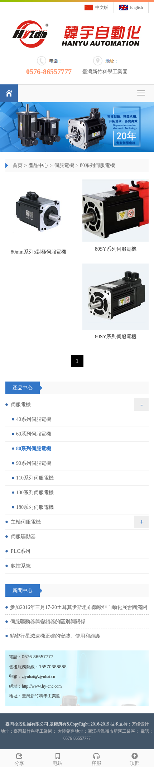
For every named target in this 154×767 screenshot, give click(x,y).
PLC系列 (20, 551)
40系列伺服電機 (33, 419)
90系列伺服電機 (33, 463)
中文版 (101, 7)
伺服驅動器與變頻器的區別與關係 (47, 621)
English (136, 7)
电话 (58, 763)
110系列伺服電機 (35, 478)
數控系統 (21, 566)
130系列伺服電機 (35, 492)
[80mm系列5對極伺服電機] (38, 212)
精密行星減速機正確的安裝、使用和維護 (55, 636)
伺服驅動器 (23, 536)
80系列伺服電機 (97, 165)
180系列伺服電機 (35, 507)
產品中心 (38, 165)
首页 (18, 165)
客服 (96, 763)
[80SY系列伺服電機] (115, 210)
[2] (77, 127)
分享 (19, 763)
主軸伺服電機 (26, 522)
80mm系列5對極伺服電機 (38, 252)
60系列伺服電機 (33, 434)
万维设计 (140, 724)
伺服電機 (64, 165)
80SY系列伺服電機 (115, 249)
